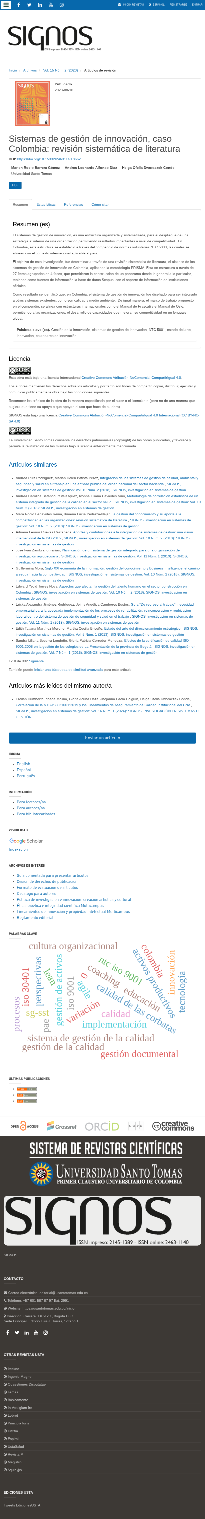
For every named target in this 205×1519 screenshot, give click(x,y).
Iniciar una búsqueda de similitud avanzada (68, 670)
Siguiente (36, 661)
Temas (13, 1392)
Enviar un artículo (102, 738)
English (23, 764)
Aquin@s (15, 1470)
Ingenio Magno (20, 1377)
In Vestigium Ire (20, 1408)
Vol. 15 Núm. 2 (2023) (60, 70)
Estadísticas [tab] (46, 204)
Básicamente (18, 1400)
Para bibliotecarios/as (36, 814)
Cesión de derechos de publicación (47, 882)
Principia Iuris (18, 1423)
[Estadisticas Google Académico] (26, 841)
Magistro (15, 1462)
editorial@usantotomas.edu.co (64, 1293)
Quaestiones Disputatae (27, 1384)
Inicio (13, 70)
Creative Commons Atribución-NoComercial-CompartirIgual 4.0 (131, 378)
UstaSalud (16, 1446)
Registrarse (178, 5)
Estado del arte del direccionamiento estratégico (143, 628)
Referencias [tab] (73, 204)
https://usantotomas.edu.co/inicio (48, 1308)
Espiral (13, 1439)
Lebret (13, 1415)
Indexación (18, 850)
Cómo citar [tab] (100, 204)
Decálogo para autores (36, 894)
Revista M (16, 1454)
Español (158, 5)
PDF (15, 185)
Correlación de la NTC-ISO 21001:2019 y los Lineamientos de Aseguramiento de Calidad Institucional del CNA (103, 705)
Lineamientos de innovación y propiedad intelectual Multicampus (73, 912)
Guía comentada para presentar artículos (52, 876)
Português (26, 776)
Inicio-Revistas (133, 5)
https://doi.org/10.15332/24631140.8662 (49, 159)
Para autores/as (31, 808)
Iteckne (13, 1369)
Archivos (30, 70)
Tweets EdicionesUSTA (22, 1505)
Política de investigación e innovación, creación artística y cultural (74, 900)
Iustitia (13, 1431)
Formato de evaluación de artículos (47, 888)
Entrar (197, 5)
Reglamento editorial (35, 918)
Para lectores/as (31, 802)
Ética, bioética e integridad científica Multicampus (60, 906)
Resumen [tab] (20, 204)
